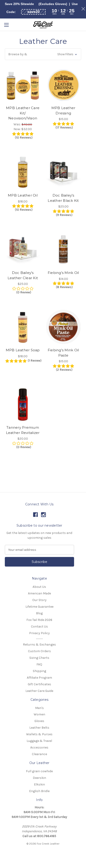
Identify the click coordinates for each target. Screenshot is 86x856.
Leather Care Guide (39, 691)
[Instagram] (43, 514)
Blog (39, 613)
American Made (39, 593)
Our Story (39, 600)
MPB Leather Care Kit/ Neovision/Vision (22, 113)
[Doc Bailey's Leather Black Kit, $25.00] (63, 172)
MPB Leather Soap (23, 350)
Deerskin (39, 778)
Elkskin (39, 784)
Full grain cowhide (39, 771)
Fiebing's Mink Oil (63, 272)
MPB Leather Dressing (63, 110)
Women (39, 714)
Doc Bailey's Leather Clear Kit (23, 275)
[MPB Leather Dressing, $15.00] (63, 84)
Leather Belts (39, 728)
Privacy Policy (39, 633)
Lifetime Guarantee (39, 607)
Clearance (39, 754)
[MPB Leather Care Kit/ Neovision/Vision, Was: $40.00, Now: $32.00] (23, 84)
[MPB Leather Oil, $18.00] (23, 172)
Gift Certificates (39, 684)
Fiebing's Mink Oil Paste (63, 352)
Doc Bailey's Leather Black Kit (63, 198)
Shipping (39, 671)
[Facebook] (35, 514)
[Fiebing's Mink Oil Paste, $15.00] (63, 327)
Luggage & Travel (39, 741)
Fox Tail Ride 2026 (39, 620)
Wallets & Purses (39, 734)
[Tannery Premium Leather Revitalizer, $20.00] (23, 404)
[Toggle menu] (6, 24)
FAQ (39, 664)
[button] (43, 54)
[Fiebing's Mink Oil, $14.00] (63, 249)
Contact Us (39, 626)
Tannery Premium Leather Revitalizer (23, 430)
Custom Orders (39, 651)
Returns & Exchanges (39, 644)
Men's (39, 708)
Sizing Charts (39, 658)
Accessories (39, 747)
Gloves (39, 721)
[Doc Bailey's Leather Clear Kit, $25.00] (23, 249)
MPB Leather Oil (23, 195)
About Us (39, 587)
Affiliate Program (39, 678)
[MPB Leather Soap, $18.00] (23, 327)
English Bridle (39, 791)
